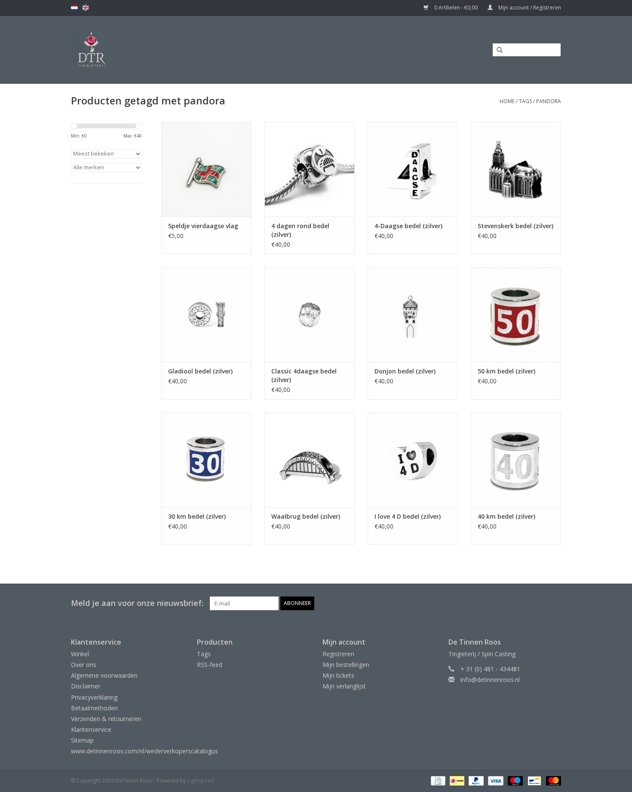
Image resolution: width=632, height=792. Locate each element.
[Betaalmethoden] (437, 780)
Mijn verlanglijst (344, 686)
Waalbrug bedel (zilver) (305, 516)
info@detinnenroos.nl (490, 680)
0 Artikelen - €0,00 (456, 7)
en (85, 7)
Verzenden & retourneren (106, 719)
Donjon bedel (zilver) (405, 371)
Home (507, 101)
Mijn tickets (338, 675)
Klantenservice (91, 729)
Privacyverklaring (94, 697)
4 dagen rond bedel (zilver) (300, 230)
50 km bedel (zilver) (506, 371)
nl (74, 7)
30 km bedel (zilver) (197, 516)
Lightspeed (200, 780)
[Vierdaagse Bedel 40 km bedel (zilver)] (516, 460)
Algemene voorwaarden (104, 675)
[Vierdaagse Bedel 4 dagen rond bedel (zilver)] (309, 169)
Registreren (338, 654)
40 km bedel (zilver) (506, 516)
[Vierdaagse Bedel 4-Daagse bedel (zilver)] (413, 169)
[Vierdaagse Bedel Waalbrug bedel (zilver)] (309, 460)
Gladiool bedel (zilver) (200, 371)
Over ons (83, 665)
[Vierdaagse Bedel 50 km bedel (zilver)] (516, 314)
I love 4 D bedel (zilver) (407, 516)
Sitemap (82, 740)
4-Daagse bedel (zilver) (408, 226)
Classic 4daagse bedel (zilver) (304, 375)
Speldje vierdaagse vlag (203, 226)
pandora (548, 101)
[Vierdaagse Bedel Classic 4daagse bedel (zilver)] (309, 314)
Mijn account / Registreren (529, 7)
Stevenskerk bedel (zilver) (515, 226)
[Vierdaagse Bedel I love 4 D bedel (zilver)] (413, 460)
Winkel (80, 654)
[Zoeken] (496, 50)
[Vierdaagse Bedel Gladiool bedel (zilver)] (206, 314)
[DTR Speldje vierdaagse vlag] (206, 169)
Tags (525, 101)
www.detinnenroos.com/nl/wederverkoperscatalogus (144, 751)
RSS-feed (209, 665)
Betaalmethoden (94, 708)
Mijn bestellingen (345, 665)
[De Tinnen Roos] (160, 49)
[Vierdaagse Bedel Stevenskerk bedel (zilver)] (516, 169)
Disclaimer (85, 686)
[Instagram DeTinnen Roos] (554, 603)
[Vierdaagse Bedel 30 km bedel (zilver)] (206, 460)
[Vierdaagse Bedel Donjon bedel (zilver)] (413, 314)
